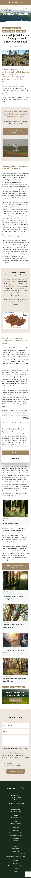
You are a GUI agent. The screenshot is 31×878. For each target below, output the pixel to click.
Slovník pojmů (21, 31)
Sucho (12, 687)
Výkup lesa (15, 838)
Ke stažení (15, 860)
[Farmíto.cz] (7, 9)
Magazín (15, 846)
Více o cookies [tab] (24, 423)
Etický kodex (15, 863)
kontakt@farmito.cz (15, 823)
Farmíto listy (15, 851)
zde (14, 495)
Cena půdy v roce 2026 (15, 835)
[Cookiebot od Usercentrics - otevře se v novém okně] (22, 418)
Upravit (14, 458)
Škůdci (7, 687)
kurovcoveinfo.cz (9, 286)
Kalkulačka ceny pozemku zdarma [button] (15, 132)
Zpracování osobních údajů (15, 866)
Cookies (15, 868)
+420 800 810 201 (15, 811)
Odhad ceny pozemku (15, 833)
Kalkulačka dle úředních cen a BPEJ (15, 856)
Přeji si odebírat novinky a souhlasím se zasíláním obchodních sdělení (15, 765)
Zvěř (23, 687)
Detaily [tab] (14, 423)
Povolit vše (15, 453)
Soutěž (15, 871)
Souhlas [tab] (5, 423)
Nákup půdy (15, 830)
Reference (15, 841)
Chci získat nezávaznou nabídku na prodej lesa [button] (15, 567)
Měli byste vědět (15, 28)
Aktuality (5, 28)
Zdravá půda (18, 687)
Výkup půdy (15, 827)
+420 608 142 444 (15, 817)
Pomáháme (15, 849)
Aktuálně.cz (19, 229)
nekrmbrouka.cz (20, 286)
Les (3, 687)
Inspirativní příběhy (8, 31)
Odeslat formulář (14, 771)
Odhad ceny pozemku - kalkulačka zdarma (16, 854)
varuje (3, 252)
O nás (15, 843)
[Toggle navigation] (25, 9)
